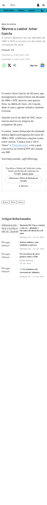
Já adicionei (23, 186)
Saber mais (27, 173)
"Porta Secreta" (20, 145)
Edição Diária (8, 10)
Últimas (21, 10)
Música (5, 202)
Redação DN (8, 50)
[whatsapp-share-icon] (4, 66)
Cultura (21, 202)
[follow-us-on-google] (42, 65)
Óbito (13, 202)
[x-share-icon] (9, 66)
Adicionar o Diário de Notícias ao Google (23, 179)
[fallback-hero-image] (10, 228)
